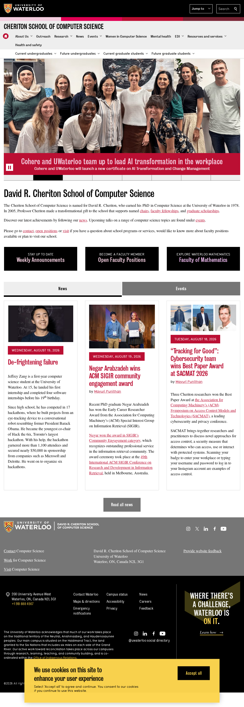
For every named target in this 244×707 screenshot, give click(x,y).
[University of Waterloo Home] (24, 8)
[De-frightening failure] (40, 323)
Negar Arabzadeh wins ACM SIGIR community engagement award (114, 375)
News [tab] (62, 288)
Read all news (122, 504)
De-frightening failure (33, 362)
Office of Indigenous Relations (54, 657)
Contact (9, 550)
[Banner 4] (107, 178)
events (200, 219)
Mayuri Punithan (107, 391)
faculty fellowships (164, 210)
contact (28, 230)
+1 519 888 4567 (23, 604)
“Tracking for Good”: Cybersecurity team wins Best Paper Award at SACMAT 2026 (197, 362)
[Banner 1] (18, 178)
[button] (201, 9)
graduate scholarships (203, 210)
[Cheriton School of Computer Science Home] (6, 36)
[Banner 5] (137, 178)
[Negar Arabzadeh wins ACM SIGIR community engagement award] (122, 326)
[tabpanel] (122, 404)
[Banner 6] (166, 178)
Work (8, 560)
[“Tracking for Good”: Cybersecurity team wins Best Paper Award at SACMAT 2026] (203, 318)
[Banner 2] (48, 178)
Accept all (194, 672)
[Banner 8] (225, 178)
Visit (7, 569)
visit (66, 230)
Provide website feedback (202, 550)
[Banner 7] (196, 178)
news (83, 219)
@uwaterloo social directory (149, 640)
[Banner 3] (77, 178)
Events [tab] (181, 288)
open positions (46, 230)
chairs (144, 210)
